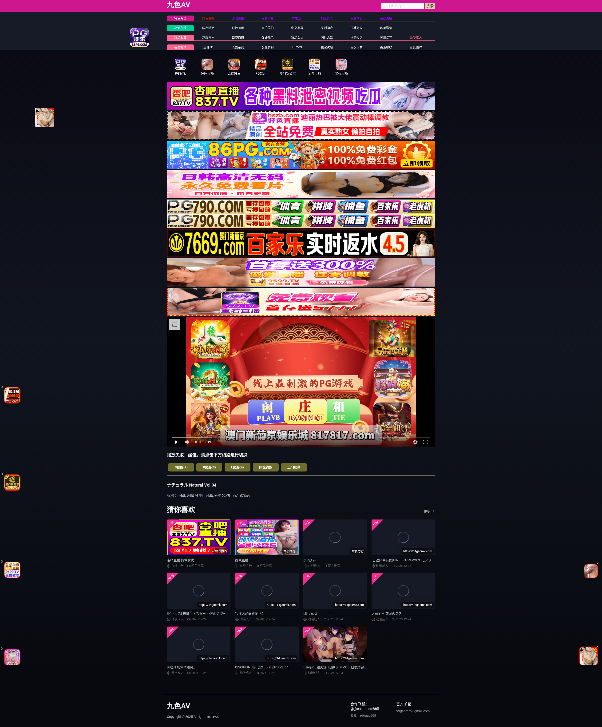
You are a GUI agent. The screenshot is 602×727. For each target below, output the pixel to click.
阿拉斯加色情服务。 (182, 667)
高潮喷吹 (386, 47)
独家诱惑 (327, 47)
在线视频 (180, 47)
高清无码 (310, 560)
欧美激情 (386, 28)
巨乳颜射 (416, 47)
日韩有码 (238, 28)
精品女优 (297, 37)
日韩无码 (356, 28)
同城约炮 (265, 467)
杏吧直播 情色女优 (180, 560)
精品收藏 (180, 37)
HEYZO (297, 47)
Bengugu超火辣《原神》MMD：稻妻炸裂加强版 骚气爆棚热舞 (348, 667)
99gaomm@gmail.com (413, 711)
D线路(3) (209, 467)
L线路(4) (237, 467)
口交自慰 (238, 37)
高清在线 (180, 28)
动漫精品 (242, 495)
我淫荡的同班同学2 (249, 613)
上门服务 (294, 467)
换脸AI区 (357, 37)
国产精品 (208, 28)
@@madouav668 (363, 715)
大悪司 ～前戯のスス (387, 613)
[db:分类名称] (219, 495)
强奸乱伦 (267, 37)
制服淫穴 (208, 37)
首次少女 (356, 47)
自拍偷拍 (267, 28)
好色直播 (241, 560)
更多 (427, 511)
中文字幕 (297, 28)
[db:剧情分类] (192, 495)
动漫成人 (416, 37)
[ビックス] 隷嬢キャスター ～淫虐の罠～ (196, 613)
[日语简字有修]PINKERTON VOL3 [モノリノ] (404, 560)
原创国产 (327, 28)
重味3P (208, 47)
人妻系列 (238, 47)
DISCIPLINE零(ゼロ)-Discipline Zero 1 (262, 667)
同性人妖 (327, 37)
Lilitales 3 (310, 613)
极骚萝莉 (267, 47)
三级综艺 (386, 37)
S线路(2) (181, 467)
